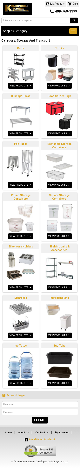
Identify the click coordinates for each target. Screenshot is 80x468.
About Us (23, 432)
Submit (40, 420)
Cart (73, 4)
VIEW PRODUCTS (21, 85)
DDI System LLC (60, 461)
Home (8, 432)
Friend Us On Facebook (41, 439)
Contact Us (42, 432)
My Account (55, 4)
